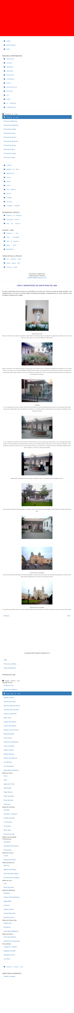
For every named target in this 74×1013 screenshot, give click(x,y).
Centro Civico (8, 738)
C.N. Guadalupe (9, 766)
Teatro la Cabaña (9, 746)
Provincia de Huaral (10, 137)
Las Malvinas (8, 762)
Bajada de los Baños (10, 869)
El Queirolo (7, 927)
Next (68, 616)
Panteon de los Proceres (11, 730)
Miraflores (7, 893)
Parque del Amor (9, 909)
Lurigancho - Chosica (10, 947)
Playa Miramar (8, 792)
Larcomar (7, 905)
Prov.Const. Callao (9, 157)
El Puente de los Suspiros (11, 877)
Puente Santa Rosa (10, 701)
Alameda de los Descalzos (12, 941)
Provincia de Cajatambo (11, 125)
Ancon (6, 776)
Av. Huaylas (7, 826)
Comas (6, 856)
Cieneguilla (7, 842)
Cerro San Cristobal (10, 937)
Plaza (5, 780)
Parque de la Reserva (10, 758)
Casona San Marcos (10, 726)
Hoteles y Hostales (9, 976)
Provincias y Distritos (10, 664)
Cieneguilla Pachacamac (11, 846)
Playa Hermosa (8, 800)
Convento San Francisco (11, 710)
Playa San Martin (9, 796)
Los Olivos (7, 959)
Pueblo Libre (7, 923)
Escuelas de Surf (9, 917)
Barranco (6, 865)
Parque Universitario (10, 722)
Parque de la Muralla (10, 714)
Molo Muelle (7, 788)
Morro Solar (7, 830)
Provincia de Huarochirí (11, 141)
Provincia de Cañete (10, 129)
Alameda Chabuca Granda (12, 705)
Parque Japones (9, 750)
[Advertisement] (37, 18)
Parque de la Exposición (11, 742)
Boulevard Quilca (9, 734)
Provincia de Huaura (10, 145)
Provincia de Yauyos (10, 153)
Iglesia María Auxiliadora (11, 770)
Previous (6, 616)
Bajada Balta (7, 901)
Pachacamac (8, 850)
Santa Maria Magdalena (11, 931)
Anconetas (7, 804)
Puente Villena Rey (9, 913)
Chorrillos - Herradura (10, 814)
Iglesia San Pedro (9, 784)
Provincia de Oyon (9, 149)
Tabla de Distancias (10, 668)
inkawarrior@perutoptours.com (37, 278)
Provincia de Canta (9, 133)
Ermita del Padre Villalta (11, 873)
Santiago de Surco (9, 955)
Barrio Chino (7, 718)
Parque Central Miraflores (11, 897)
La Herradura (8, 822)
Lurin (5, 883)
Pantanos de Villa (9, 834)
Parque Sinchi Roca (10, 860)
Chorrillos (7, 810)
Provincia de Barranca (10, 121)
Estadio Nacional (9, 754)
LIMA (5, 660)
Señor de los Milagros (10, 689)
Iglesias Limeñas (9, 697)
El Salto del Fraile (9, 818)
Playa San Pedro (9, 887)
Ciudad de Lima (8, 685)
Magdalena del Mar (10, 951)
